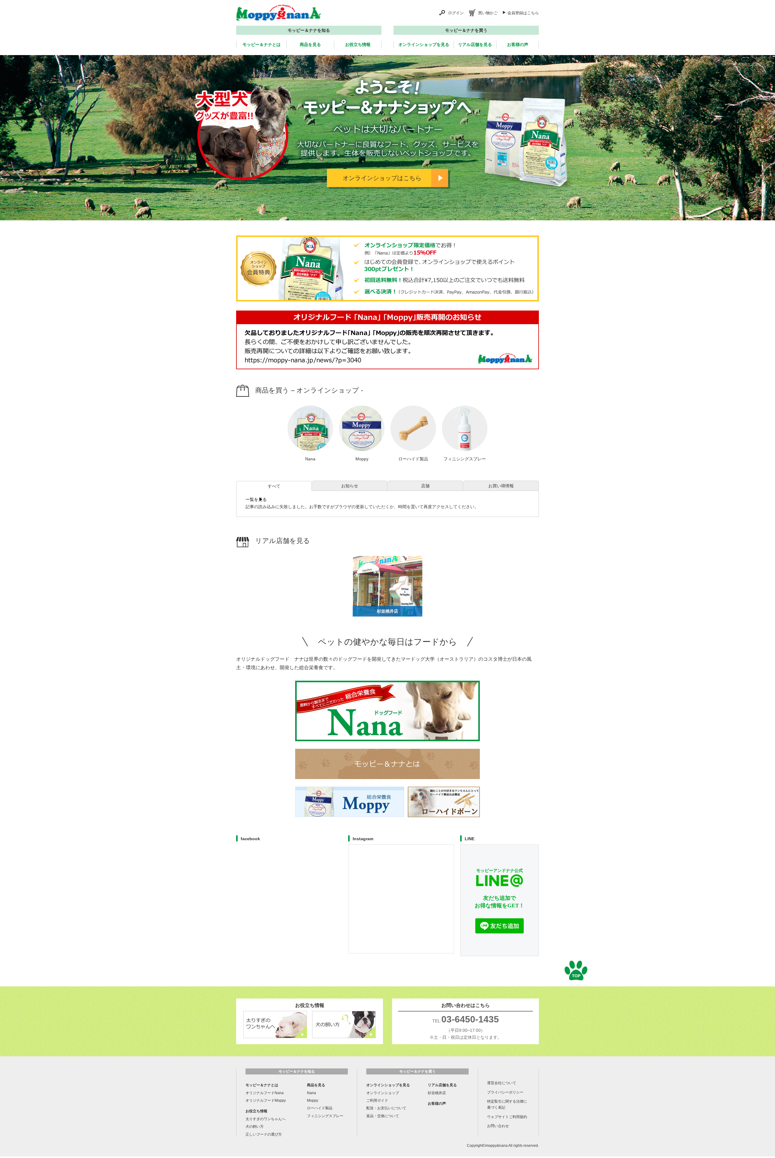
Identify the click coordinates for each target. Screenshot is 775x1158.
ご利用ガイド (377, 1100)
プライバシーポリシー (505, 1092)
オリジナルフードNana (265, 1093)
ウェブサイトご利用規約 (507, 1117)
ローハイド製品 (319, 1108)
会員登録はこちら (523, 13)
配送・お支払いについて (386, 1108)
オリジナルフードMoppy (266, 1100)
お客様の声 (517, 44)
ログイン (456, 13)
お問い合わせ (498, 1126)
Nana (311, 1093)
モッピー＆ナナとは (261, 44)
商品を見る (310, 44)
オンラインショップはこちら (382, 178)
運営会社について (501, 1083)
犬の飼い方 (255, 1126)
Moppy (312, 1100)
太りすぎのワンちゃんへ (265, 1119)
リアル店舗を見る (475, 44)
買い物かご (488, 13)
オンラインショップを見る (423, 44)
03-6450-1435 (470, 1019)
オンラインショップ (382, 1093)
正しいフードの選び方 (264, 1134)
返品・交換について (382, 1116)
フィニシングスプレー (325, 1116)
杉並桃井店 (437, 1093)
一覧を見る (256, 499)
